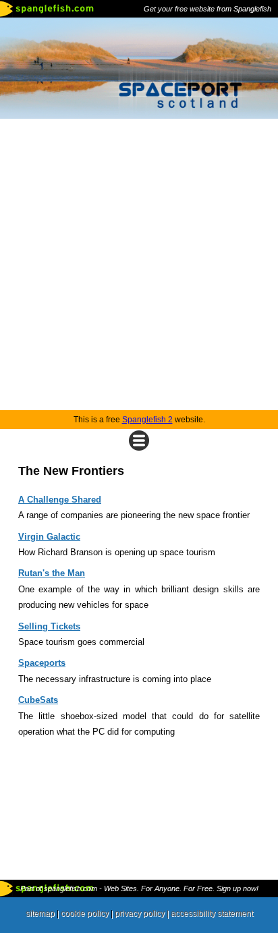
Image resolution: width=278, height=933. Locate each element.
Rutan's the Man (51, 573)
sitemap (40, 913)
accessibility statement (212, 913)
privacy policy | (143, 913)
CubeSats (38, 700)
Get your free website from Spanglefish (207, 9)
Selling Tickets (49, 626)
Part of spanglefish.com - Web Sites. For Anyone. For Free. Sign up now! (139, 888)
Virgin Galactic (49, 537)
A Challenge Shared (59, 499)
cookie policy (85, 913)
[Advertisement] (139, 264)
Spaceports (41, 663)
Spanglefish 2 (147, 419)
